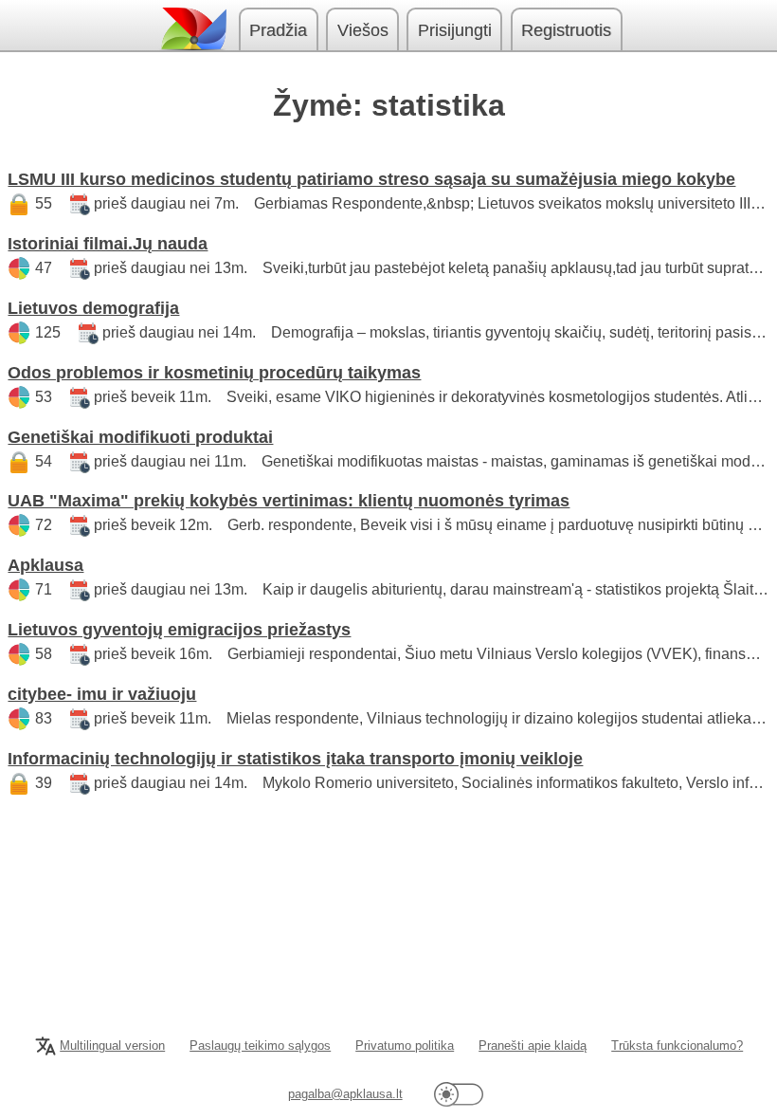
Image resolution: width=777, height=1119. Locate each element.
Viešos (362, 30)
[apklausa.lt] (192, 29)
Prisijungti (455, 30)
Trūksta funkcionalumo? (677, 1045)
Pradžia (278, 30)
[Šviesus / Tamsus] (459, 1093)
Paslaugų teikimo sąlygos (260, 1045)
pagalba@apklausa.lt (345, 1094)
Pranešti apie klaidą (533, 1045)
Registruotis (566, 30)
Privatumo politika (404, 1045)
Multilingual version (112, 1045)
